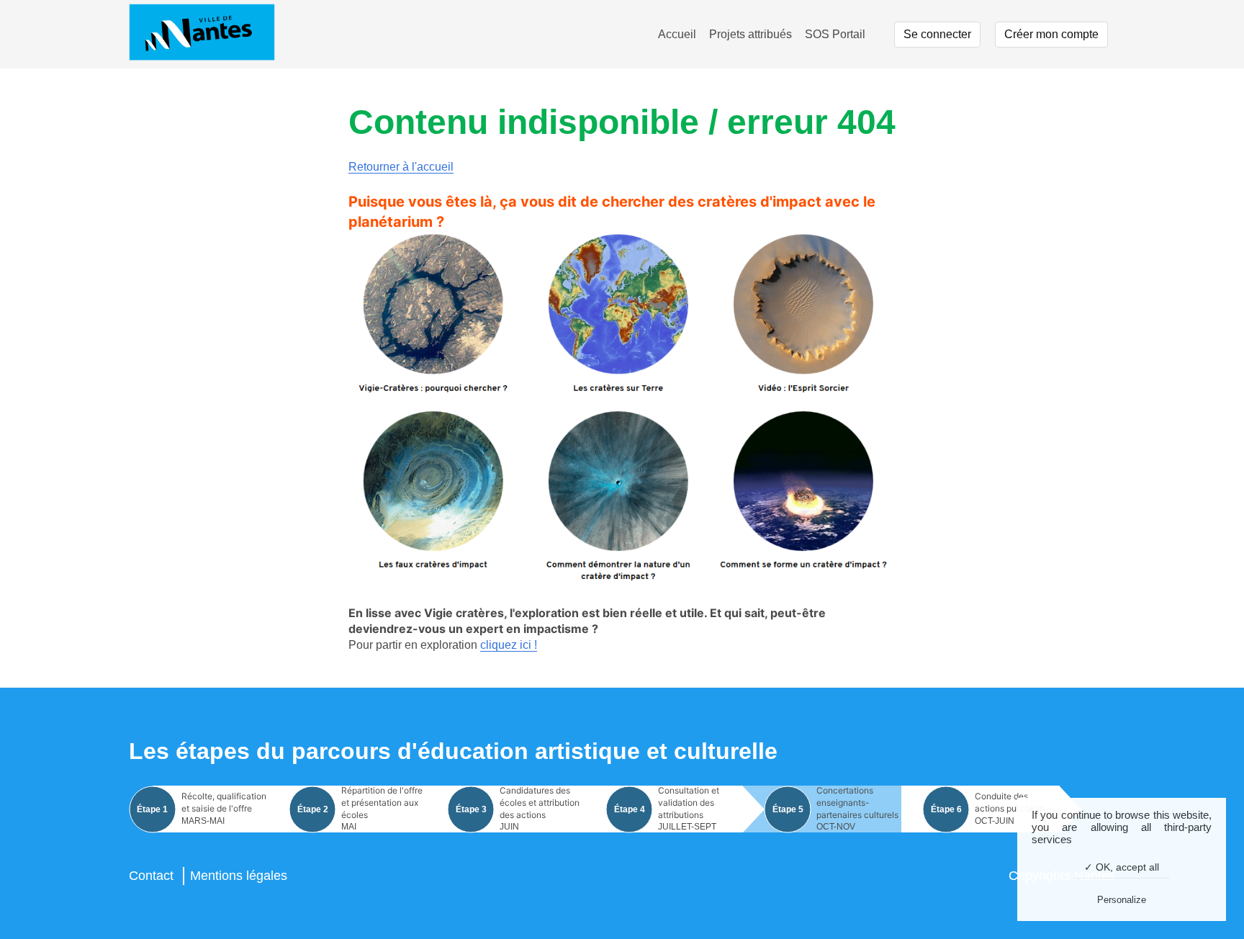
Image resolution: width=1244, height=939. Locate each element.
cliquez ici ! (508, 645)
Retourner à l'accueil (401, 167)
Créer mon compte (1051, 34)
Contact (151, 875)
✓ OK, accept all (1121, 867)
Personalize (1121, 899)
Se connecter (937, 34)
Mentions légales (238, 875)
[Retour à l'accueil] (202, 34)
